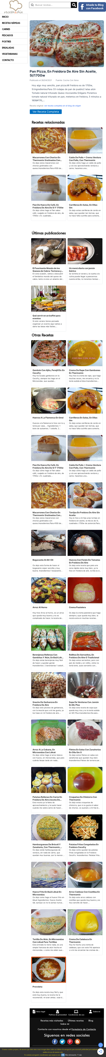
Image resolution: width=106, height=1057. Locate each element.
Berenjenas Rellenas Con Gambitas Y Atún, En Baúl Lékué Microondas (48, 656)
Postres (6, 41)
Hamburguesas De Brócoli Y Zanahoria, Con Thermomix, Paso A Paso (47, 846)
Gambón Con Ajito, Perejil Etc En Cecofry (49, 371)
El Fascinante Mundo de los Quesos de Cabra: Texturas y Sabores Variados (47, 269)
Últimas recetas (76, 1020)
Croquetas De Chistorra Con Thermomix (83, 798)
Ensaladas (8, 48)
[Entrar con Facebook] (92, 7)
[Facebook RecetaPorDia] (55, 1041)
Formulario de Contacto (83, 1029)
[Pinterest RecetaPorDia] (70, 1041)
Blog (91, 1020)
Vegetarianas (10, 54)
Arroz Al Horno (40, 607)
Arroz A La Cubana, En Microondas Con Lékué (44, 751)
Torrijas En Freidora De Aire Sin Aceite (84, 514)
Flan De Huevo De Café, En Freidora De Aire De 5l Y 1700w (48, 206)
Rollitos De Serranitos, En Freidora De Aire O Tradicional (84, 656)
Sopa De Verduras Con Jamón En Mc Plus (84, 703)
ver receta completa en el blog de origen (62, 105)
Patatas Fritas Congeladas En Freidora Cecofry (84, 845)
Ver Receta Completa (46, 111)
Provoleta (37, 986)
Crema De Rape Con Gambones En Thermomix (84, 371)
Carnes (6, 29)
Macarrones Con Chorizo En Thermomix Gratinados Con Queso (46, 159)
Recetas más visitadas (52, 1020)
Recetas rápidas (11, 23)
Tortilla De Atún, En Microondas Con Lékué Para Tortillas (48, 940)
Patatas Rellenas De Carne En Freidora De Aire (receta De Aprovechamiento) (47, 798)
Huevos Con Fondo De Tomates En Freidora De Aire (84, 561)
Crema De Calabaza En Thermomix (80, 940)
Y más (79, 1055)
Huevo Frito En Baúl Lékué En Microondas (47, 893)
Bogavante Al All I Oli (43, 560)
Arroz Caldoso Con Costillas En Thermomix (84, 893)
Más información (70, 1055)
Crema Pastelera (77, 607)
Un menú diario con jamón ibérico (82, 269)
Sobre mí (65, 1024)
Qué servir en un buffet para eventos (46, 317)
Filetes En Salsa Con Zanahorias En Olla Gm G (85, 751)
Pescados (7, 35)
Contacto (8, 60)
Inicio (5, 17)
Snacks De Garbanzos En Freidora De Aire (45, 703)
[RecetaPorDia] (13, 6)
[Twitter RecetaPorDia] (63, 1041)
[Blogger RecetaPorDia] (78, 1041)
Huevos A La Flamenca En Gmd (48, 417)
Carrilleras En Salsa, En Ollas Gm (83, 206)
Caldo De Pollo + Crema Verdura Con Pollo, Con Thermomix (85, 159)
